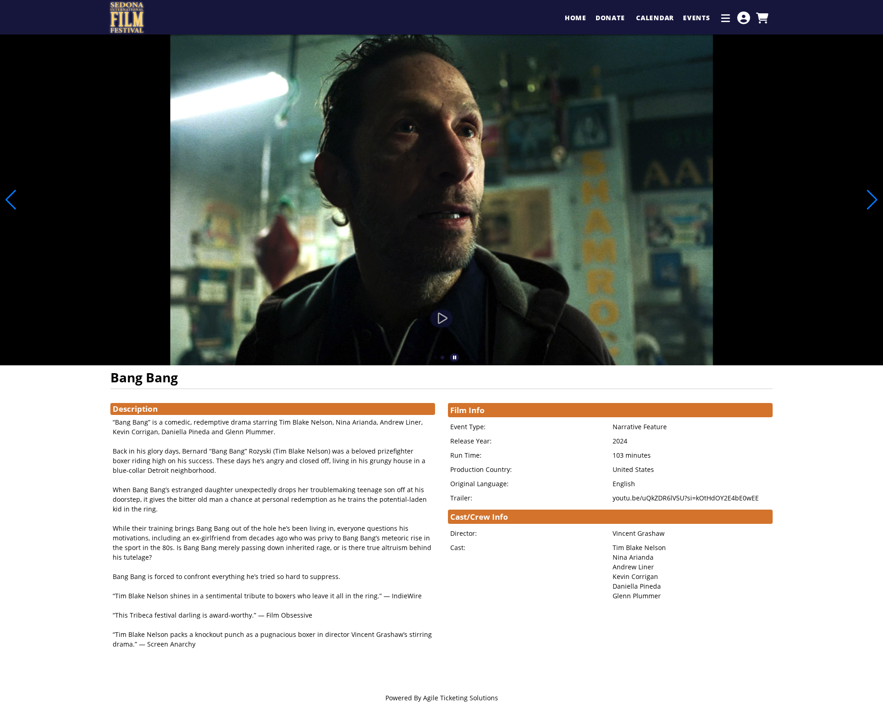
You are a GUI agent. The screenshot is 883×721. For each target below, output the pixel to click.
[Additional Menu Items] (726, 18)
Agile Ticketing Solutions (460, 697)
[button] (428, 357)
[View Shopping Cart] (762, 18)
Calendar (655, 17)
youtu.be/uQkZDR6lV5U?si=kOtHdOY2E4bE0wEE (686, 498)
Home (575, 17)
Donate (611, 17)
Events (697, 17)
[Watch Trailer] (441, 318)
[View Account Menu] (743, 18)
